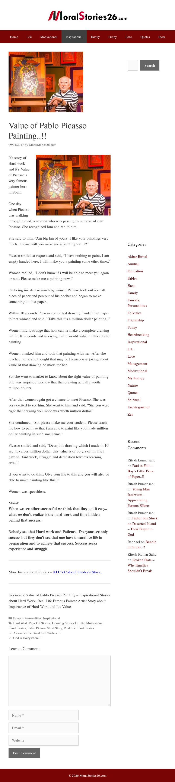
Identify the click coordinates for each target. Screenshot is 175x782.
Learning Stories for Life (68, 623)
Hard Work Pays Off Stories (31, 623)
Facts (161, 37)
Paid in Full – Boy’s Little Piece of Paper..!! (141, 471)
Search (149, 65)
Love (128, 37)
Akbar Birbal (137, 256)
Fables (132, 278)
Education (135, 271)
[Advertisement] (143, 156)
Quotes (145, 37)
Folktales (134, 312)
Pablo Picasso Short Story (45, 628)
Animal (133, 263)
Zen (130, 414)
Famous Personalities (27, 618)
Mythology (136, 378)
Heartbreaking (138, 334)
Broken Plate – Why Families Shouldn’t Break (141, 565)
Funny (112, 37)
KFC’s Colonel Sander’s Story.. (77, 571)
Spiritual (134, 399)
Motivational (48, 37)
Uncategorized (139, 407)
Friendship (136, 320)
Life (29, 37)
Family (95, 37)
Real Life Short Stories (79, 628)
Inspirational (74, 37)
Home (14, 37)
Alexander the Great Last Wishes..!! (37, 633)
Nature (133, 385)
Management (137, 363)
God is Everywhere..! (27, 638)
